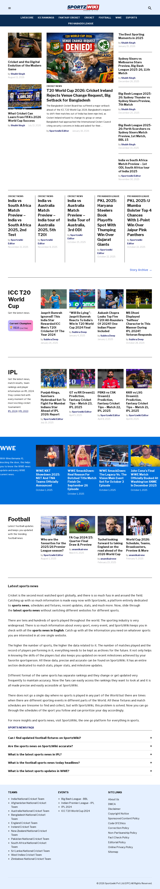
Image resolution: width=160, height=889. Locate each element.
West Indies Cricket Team (26, 854)
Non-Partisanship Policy (122, 832)
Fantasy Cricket (69, 17)
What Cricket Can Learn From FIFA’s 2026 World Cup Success (24, 117)
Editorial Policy (117, 842)
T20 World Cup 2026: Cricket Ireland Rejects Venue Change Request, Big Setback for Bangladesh (80, 95)
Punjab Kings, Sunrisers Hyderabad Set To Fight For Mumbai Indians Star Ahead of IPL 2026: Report (53, 403)
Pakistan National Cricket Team (30, 838)
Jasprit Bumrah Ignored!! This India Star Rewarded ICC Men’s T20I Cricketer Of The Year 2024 (52, 323)
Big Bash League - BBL (74, 798)
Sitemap (113, 851)
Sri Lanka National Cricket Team (30, 850)
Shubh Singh (18, 73)
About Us (113, 799)
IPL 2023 (23, 411)
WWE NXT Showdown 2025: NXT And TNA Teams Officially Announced (48, 478)
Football (105, 17)
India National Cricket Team (27, 798)
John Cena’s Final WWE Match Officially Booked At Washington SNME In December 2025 (144, 478)
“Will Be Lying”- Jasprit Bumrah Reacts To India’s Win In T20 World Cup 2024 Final (81, 320)
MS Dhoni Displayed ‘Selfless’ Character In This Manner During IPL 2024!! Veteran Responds (139, 323)
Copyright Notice (118, 813)
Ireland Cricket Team (23, 826)
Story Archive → (141, 269)
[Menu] (9, 8)
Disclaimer (114, 808)
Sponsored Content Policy (123, 818)
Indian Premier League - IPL (77, 803)
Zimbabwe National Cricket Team (31, 858)
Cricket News (54, 86)
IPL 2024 (13, 411)
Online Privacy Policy (120, 847)
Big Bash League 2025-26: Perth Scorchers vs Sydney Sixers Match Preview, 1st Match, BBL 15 (135, 133)
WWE (118, 17)
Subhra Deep (51, 339)
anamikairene (80, 549)
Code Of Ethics (117, 823)
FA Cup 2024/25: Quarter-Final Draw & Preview (81, 541)
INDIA (16, 328)
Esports (131, 17)
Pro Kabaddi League (80, 23)
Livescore (27, 17)
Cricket (89, 17)
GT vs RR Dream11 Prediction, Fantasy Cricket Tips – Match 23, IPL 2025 (82, 400)
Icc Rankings (46, 17)
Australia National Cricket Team (30, 810)
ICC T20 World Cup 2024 (75, 810)
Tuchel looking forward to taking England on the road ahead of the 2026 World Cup (110, 547)
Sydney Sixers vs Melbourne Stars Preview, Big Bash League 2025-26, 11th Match (134, 66)
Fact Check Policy (118, 837)
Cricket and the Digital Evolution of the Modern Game (24, 65)
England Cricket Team (24, 823)
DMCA (112, 804)
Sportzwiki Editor (59, 130)
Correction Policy (118, 828)
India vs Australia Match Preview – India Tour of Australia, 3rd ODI (79, 215)
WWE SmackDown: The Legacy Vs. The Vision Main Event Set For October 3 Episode (113, 478)
